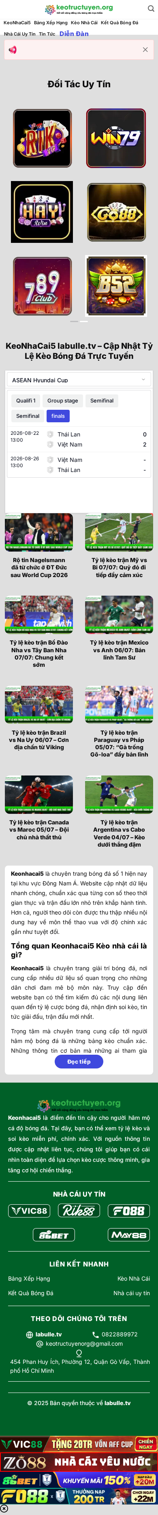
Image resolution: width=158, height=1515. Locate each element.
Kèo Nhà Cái (84, 22)
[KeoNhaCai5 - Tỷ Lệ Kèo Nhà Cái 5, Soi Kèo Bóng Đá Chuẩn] (79, 9)
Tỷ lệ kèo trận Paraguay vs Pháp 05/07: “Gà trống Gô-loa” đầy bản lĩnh (119, 743)
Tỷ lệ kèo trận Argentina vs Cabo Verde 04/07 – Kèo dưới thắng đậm (119, 833)
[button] (151, 9)
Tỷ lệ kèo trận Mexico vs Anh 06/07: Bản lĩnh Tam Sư (119, 649)
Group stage (62, 400)
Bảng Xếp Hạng (51, 22)
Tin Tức (47, 34)
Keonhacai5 (24, 1117)
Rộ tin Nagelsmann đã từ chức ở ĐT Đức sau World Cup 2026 (39, 567)
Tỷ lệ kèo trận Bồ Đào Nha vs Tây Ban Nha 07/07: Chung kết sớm (39, 653)
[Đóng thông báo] (145, 49)
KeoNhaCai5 (17, 22)
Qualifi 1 (25, 400)
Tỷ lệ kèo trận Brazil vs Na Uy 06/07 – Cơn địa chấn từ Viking (39, 739)
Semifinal (101, 400)
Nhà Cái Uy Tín (20, 34)
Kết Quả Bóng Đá (119, 22)
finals (58, 416)
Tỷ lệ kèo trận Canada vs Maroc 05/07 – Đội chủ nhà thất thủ (39, 829)
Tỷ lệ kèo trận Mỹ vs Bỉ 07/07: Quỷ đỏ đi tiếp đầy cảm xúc (119, 567)
